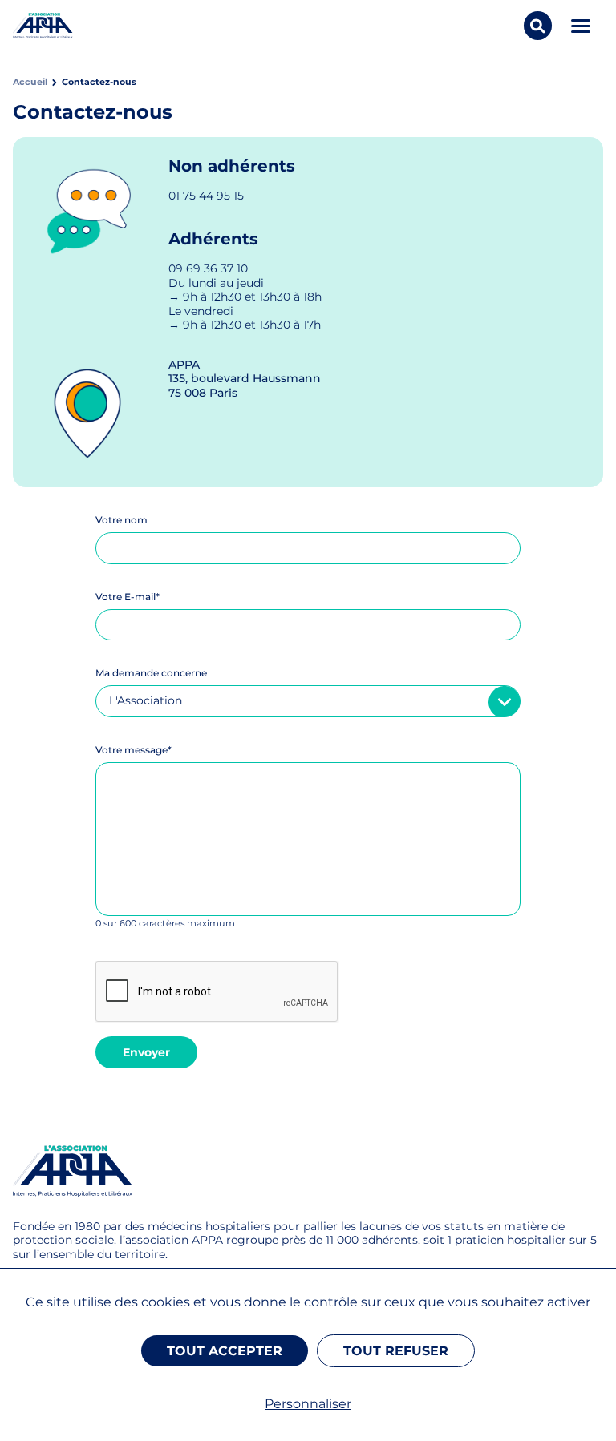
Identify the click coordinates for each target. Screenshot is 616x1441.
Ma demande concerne (151, 673)
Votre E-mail (127, 597)
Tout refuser (395, 1350)
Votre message (133, 750)
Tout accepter (224, 1350)
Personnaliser (308, 1403)
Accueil (30, 82)
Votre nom (121, 520)
